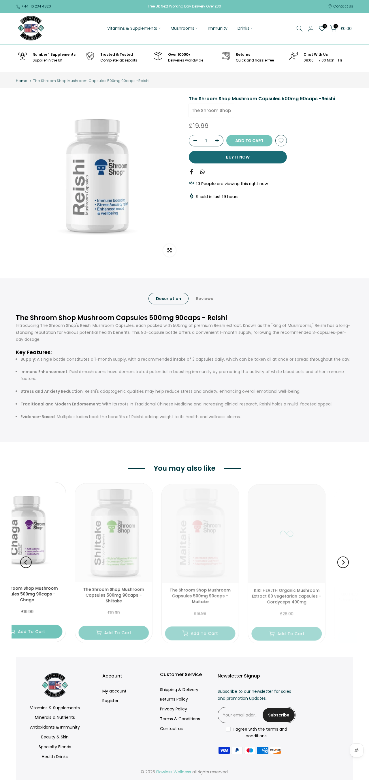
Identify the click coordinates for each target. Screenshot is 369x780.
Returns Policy (174, 699)
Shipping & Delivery (179, 689)
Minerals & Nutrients (55, 717)
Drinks (243, 28)
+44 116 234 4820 (36, 6)
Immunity (217, 28)
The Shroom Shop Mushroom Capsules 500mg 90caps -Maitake (143, 594)
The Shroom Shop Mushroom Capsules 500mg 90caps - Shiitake (56, 594)
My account (114, 691)
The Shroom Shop (211, 110)
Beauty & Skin (55, 737)
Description (168, 298)
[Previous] (26, 562)
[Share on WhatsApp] (202, 171)
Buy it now (238, 157)
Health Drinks (55, 756)
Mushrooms (182, 28)
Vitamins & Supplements (132, 28)
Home (21, 81)
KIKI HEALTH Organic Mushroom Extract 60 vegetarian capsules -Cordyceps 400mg (229, 594)
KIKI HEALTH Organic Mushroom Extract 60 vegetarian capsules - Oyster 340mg (316, 594)
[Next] (343, 562)
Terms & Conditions (180, 719)
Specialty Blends (55, 747)
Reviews (204, 298)
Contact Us (343, 6)
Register (110, 700)
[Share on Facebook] (191, 171)
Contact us (171, 728)
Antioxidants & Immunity (55, 727)
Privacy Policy (173, 709)
